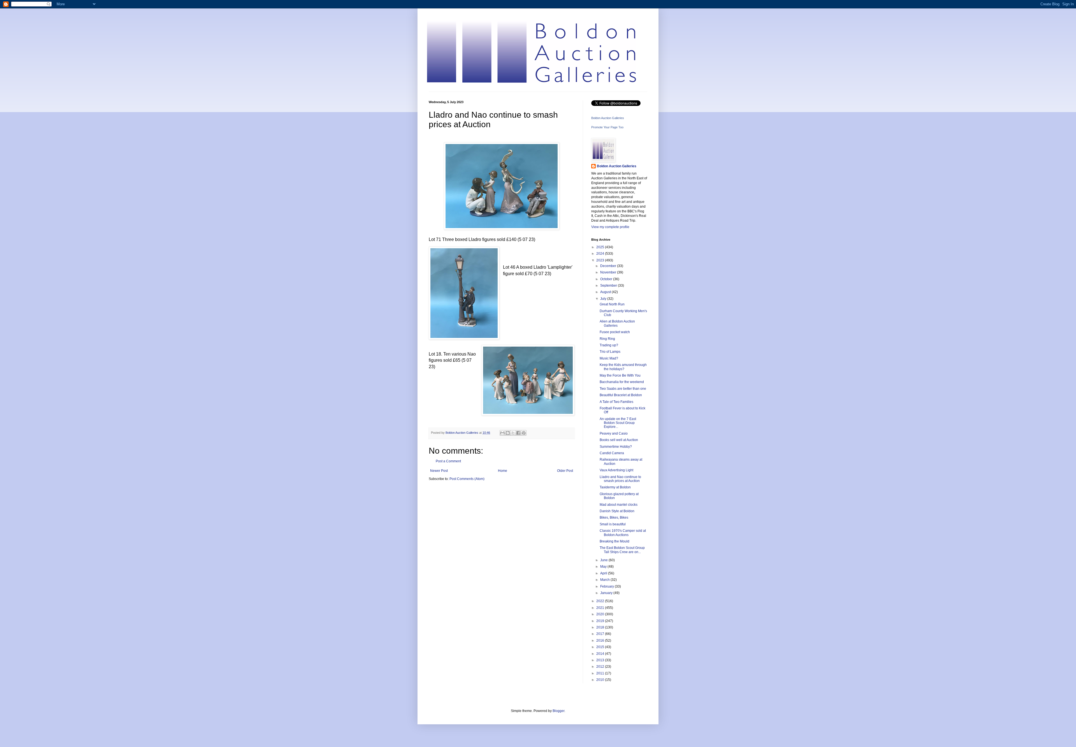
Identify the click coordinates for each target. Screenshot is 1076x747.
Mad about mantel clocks (618, 505)
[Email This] (502, 433)
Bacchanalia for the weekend (622, 382)
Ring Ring (607, 339)
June (604, 560)
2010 (600, 680)
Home (502, 471)
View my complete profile (610, 227)
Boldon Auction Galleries (607, 118)
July (603, 299)
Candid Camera (612, 453)
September (609, 285)
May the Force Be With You (620, 375)
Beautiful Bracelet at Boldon (621, 395)
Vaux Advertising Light (616, 470)
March (605, 580)
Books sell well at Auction (619, 440)
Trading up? (609, 345)
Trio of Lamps (610, 352)
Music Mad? (609, 358)
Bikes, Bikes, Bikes (614, 517)
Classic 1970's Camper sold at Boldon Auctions (623, 533)
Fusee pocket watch (615, 332)
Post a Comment (448, 461)
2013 (600, 660)
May (603, 567)
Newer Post (439, 471)
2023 (600, 260)
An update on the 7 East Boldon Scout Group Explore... (618, 423)
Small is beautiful (613, 524)
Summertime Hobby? (616, 447)
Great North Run (612, 304)
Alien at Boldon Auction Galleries (617, 323)
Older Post (565, 471)
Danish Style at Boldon (617, 511)
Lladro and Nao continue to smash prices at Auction (620, 479)
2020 (600, 614)
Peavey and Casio (614, 433)
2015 (600, 647)
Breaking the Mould (614, 541)
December (608, 266)
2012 (600, 667)
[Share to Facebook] (518, 433)
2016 (600, 640)
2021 (600, 608)
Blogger (558, 711)
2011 (600, 673)
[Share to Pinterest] (524, 433)
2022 (600, 601)
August (606, 292)
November (608, 272)
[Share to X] (513, 433)
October (606, 279)
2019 (600, 621)
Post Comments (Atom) (466, 479)
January (606, 593)
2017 (600, 634)
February (607, 586)
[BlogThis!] (508, 433)
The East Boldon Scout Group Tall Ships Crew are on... (622, 550)
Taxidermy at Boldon (615, 487)
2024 (600, 254)
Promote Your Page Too (607, 127)
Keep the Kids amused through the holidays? (623, 367)
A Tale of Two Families (616, 402)
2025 (600, 247)
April (604, 573)
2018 (600, 627)
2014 (600, 654)
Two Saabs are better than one (623, 389)
